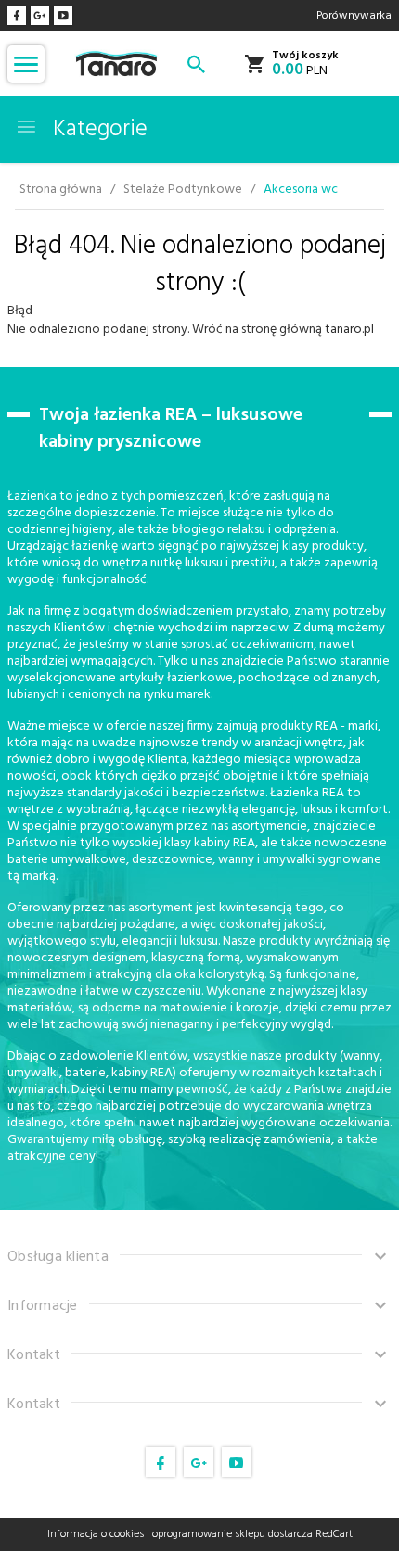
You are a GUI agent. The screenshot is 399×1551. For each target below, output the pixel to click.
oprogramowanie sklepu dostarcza (232, 1534)
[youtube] (63, 15)
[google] (40, 15)
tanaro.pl (349, 329)
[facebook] (16, 15)
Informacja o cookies (95, 1534)
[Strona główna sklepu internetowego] (116, 63)
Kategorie (97, 129)
